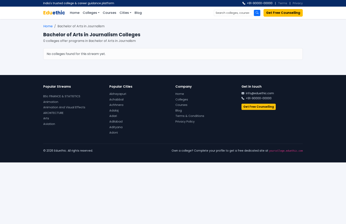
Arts (46, 118)
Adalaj (114, 110)
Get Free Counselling (283, 12)
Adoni (113, 133)
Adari (113, 116)
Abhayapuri (117, 94)
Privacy (298, 3)
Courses (109, 12)
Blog (138, 12)
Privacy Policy (185, 122)
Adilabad (116, 122)
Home (74, 12)
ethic (54, 12)
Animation (50, 102)
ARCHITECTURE (53, 113)
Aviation (49, 124)
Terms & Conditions (189, 116)
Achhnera (116, 105)
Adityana (116, 127)
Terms (282, 3)
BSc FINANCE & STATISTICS (61, 96)
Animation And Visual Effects (64, 107)
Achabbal (116, 99)
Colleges (90, 12)
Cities (124, 12)
